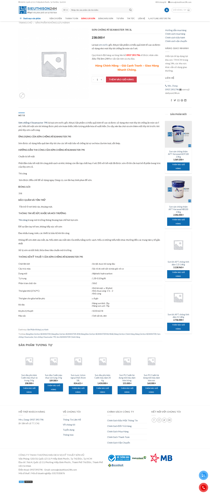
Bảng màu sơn (105, 18)
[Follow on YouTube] (169, 420)
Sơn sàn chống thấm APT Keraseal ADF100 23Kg (178, 154)
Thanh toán (71, 18)
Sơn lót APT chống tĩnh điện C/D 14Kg (178, 263)
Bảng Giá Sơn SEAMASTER (146, 334)
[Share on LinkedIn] (185, 100)
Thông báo (68, 434)
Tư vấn (120, 18)
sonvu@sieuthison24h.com (180, 2)
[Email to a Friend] (178, 100)
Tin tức (131, 18)
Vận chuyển (55, 18)
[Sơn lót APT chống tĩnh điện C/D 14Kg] (178, 244)
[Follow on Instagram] (159, 420)
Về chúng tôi (161, 2)
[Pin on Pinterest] (182, 100)
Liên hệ (141, 18)
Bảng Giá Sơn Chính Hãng (124, 334)
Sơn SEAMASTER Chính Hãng (68, 337)
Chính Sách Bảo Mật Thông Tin (122, 420)
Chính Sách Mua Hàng (118, 431)
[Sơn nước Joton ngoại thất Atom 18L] (78, 361)
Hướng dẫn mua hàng (175, 30)
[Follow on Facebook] (154, 420)
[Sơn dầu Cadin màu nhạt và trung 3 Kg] (54, 361)
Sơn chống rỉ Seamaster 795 (45, 337)
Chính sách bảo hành (175, 37)
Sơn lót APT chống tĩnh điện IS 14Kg (178, 315)
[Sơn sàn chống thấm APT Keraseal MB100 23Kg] (178, 189)
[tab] (21, 115)
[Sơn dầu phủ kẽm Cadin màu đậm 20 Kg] (102, 361)
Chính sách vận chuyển (176, 41)
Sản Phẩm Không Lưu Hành (52, 22)
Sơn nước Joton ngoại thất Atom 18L (78, 378)
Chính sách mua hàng (175, 33)
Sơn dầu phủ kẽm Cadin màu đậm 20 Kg (102, 378)
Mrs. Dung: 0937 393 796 (31, 419)
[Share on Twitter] (175, 100)
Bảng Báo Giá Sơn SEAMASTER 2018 (65, 334)
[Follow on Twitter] (164, 420)
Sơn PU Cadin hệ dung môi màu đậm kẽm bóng (127, 378)
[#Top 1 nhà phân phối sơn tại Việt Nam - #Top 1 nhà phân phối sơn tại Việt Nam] (38, 10)
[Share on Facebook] (171, 100)
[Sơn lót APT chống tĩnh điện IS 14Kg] (178, 297)
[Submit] (130, 10)
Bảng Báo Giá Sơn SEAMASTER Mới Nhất (97, 334)
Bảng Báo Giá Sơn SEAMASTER (38, 334)
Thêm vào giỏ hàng (121, 79)
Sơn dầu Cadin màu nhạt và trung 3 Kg (53, 376)
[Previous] (18, 376)
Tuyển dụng (68, 429)
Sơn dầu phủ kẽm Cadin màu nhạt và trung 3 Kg (29, 378)
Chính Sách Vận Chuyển (118, 442)
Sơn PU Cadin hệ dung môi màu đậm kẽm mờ (151, 378)
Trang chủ (25, 22)
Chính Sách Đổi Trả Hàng (119, 426)
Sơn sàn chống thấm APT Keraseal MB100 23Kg (178, 209)
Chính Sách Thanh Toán (118, 437)
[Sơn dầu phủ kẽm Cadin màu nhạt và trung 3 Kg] (29, 361)
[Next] (162, 376)
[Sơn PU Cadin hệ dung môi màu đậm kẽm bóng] (127, 361)
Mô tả (21, 115)
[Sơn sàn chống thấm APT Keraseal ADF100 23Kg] (178, 134)
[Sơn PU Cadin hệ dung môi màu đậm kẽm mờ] (151, 361)
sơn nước (103, 44)
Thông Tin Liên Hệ (72, 419)
